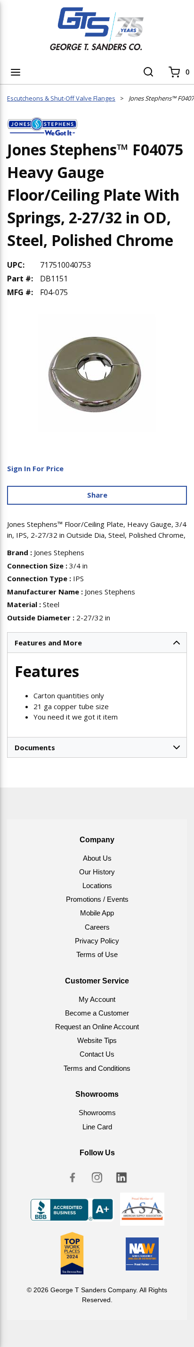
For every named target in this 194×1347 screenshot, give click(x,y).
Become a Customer (97, 1013)
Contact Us (97, 1054)
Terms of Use (97, 954)
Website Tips (97, 1040)
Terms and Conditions (97, 1068)
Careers (97, 927)
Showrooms (97, 1113)
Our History (97, 872)
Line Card (97, 1127)
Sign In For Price (35, 468)
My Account (97, 999)
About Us (97, 858)
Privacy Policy (97, 941)
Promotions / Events (97, 899)
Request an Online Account (97, 1027)
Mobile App (97, 913)
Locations (97, 885)
